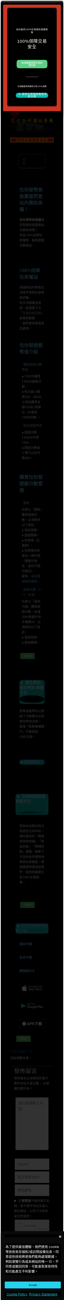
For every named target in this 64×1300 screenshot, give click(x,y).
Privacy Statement (43, 1294)
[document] (32, 650)
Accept (33, 1285)
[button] (59, 1235)
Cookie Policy (17, 1294)
